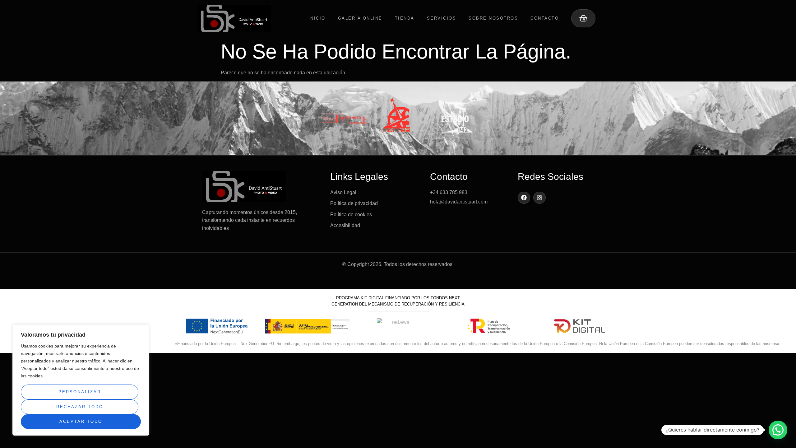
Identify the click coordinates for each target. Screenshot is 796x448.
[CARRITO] (583, 18)
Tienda (404, 18)
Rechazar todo (79, 406)
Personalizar (79, 392)
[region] (80, 380)
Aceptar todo (80, 421)
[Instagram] (539, 198)
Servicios (441, 18)
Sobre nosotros (493, 18)
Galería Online (360, 18)
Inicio (317, 18)
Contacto (544, 18)
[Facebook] (524, 198)
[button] (778, 430)
